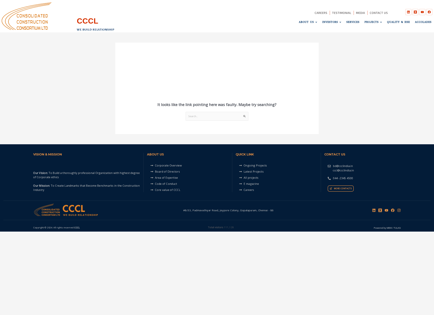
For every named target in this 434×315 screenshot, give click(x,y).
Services (352, 22)
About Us (306, 22)
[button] (308, 22)
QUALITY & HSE (398, 22)
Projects (371, 22)
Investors (330, 22)
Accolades (423, 22)
